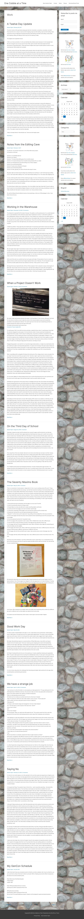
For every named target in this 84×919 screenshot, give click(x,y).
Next (54, 904)
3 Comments (23, 687)
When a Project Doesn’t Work (24, 283)
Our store (69, 50)
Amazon (73, 50)
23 (62, 114)
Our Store (69, 64)
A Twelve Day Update (19, 23)
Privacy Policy (37, 915)
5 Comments (26, 210)
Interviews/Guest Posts (74, 3)
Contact (55, 3)
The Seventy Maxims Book (22, 482)
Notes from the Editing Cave (23, 144)
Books (60, 3)
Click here (75, 51)
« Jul (62, 120)
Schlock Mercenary (65, 191)
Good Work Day (16, 626)
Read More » (9, 135)
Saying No (13, 769)
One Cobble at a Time (15, 3)
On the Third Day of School (22, 426)
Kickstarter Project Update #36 (14, 327)
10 (64, 110)
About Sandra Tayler (47, 3)
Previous (8, 904)
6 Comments (24, 286)
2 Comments (25, 772)
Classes (65, 3)
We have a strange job (20, 683)
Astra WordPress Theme (54, 913)
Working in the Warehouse (22, 206)
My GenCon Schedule (19, 865)
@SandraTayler (67, 75)
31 (36, 904)
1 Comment (24, 429)
